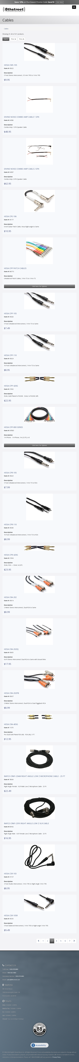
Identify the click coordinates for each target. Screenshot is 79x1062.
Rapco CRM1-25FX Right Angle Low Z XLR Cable (26, 823)
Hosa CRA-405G (11, 724)
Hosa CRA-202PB (11, 693)
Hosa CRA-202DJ (11, 649)
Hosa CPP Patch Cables (15, 268)
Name (6, 39)
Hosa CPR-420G (11, 555)
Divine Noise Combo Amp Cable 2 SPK (21, 169)
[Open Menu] (74, 7)
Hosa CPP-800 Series (13, 427)
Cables (6, 29)
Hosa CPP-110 (10, 355)
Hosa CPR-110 (10, 525)
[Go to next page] (74, 940)
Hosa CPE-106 (10, 216)
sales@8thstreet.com (13, 980)
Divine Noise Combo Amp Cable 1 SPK (21, 117)
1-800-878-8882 (13, 969)
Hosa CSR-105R (11, 916)
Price (13, 39)
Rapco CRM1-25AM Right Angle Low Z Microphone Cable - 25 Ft (34, 776)
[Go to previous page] (38, 940)
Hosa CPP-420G (11, 386)
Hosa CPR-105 (10, 473)
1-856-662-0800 (11, 973)
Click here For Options (39, 286)
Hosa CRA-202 (10, 597)
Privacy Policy (56, 1057)
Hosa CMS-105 (10, 65)
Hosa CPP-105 (10, 314)
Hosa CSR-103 (10, 874)
